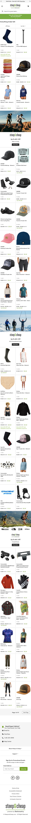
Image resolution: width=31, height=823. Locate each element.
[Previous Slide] (1, 1)
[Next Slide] (30, 1)
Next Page (26, 712)
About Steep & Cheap (15, 748)
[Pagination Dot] (13, 18)
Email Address (7, 765)
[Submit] (2, 11)
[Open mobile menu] (2, 6)
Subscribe (23, 769)
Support (14, 754)
